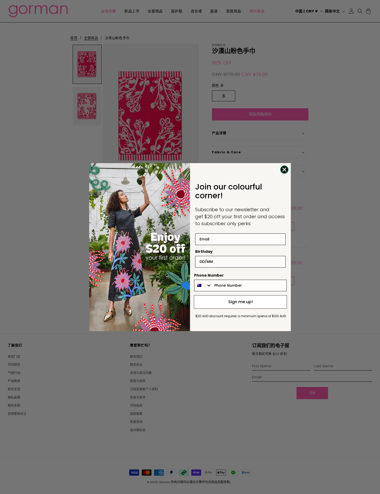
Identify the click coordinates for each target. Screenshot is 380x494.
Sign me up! (240, 302)
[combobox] (203, 285)
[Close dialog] (284, 169)
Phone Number (209, 275)
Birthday (203, 251)
